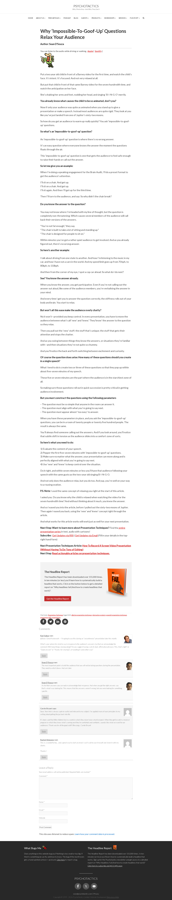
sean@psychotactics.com (82, 894)
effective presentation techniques (81, 615)
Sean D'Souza (47, 662)
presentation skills (45, 617)
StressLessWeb (113, 897)
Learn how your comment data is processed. (95, 834)
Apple (90, 51)
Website (42, 818)
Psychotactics (86, 6)
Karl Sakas (44, 636)
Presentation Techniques (55, 615)
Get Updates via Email (86, 535)
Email (41, 810)
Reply (44, 656)
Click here (61, 860)
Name (41, 802)
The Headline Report (100, 848)
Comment (43, 776)
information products (99, 615)
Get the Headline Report (57, 598)
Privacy (96, 894)
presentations (56, 617)
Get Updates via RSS (62, 535)
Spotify (98, 51)
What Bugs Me (32, 848)
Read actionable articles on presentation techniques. (81, 553)
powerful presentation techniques (116, 615)
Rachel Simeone (47, 740)
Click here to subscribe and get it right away (105, 866)
